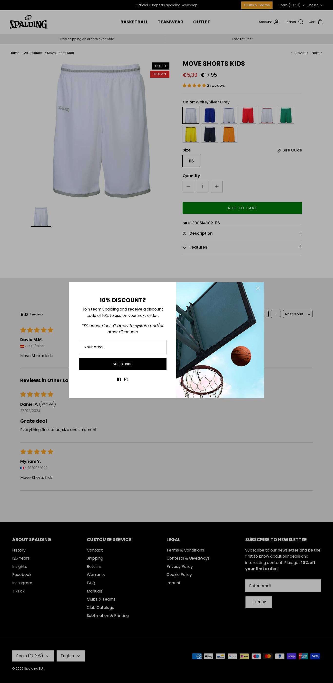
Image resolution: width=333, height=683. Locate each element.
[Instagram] (126, 379)
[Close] (258, 288)
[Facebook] (119, 379)
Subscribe (122, 364)
